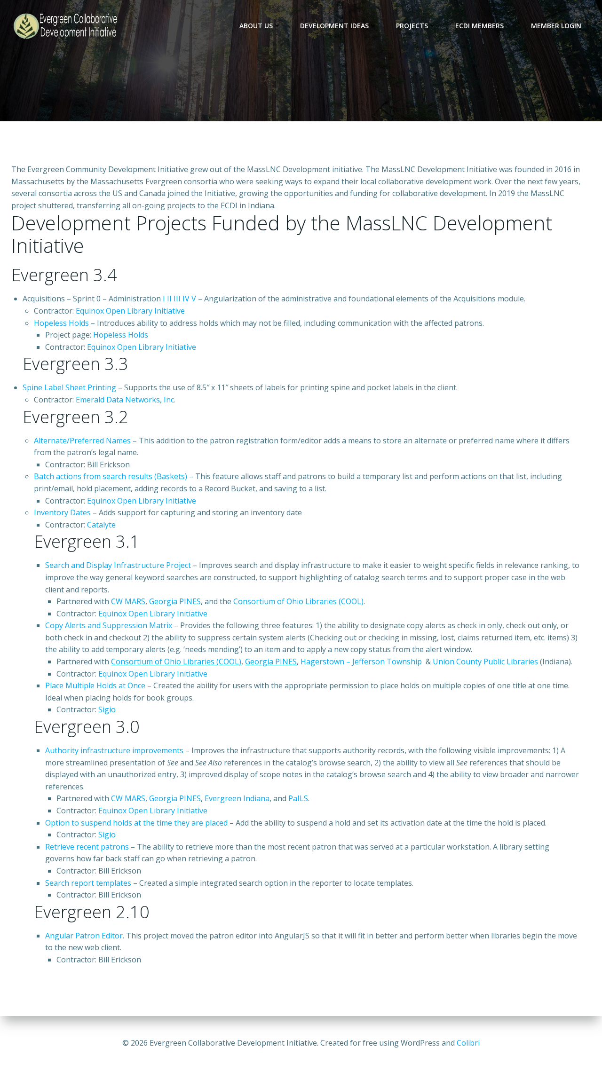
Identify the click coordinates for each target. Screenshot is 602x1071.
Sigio (107, 709)
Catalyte (101, 525)
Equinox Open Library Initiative (130, 311)
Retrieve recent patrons (87, 847)
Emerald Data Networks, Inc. (125, 399)
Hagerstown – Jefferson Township (361, 661)
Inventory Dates (62, 512)
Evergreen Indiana (237, 798)
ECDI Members (479, 25)
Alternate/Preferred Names (82, 440)
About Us (256, 25)
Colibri (468, 1043)
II (169, 298)
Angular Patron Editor (84, 935)
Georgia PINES (175, 601)
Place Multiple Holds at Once (95, 685)
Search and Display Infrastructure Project (118, 565)
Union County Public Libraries (485, 661)
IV (186, 298)
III (177, 298)
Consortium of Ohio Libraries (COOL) (298, 601)
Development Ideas (334, 25)
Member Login (556, 25)
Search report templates (88, 883)
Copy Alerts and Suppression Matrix (108, 625)
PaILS (298, 798)
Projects (412, 25)
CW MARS (128, 601)
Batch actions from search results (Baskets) (110, 476)
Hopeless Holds (61, 323)
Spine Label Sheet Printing (69, 387)
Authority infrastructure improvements (114, 750)
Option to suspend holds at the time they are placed (136, 823)
